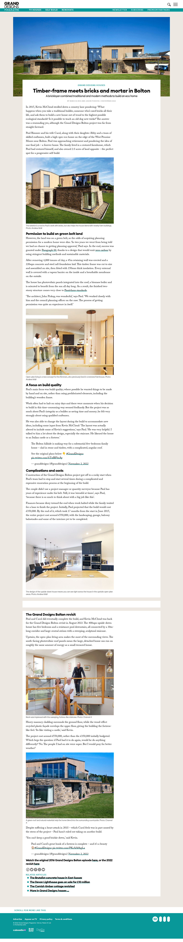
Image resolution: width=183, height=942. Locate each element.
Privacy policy (46, 919)
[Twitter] (31, 869)
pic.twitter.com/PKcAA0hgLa (68, 848)
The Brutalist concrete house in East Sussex (56, 878)
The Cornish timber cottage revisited (52, 886)
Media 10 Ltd (46, 923)
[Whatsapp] (39, 869)
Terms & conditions (63, 919)
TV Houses (35, 10)
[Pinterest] (35, 869)
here (95, 860)
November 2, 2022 (78, 464)
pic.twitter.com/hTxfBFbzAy (46, 458)
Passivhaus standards (75, 290)
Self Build (51, 10)
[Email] (43, 869)
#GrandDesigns (74, 454)
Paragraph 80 (49, 250)
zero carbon (101, 250)
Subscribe (137, 10)
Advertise (17, 919)
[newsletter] (155, 919)
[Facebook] (27, 869)
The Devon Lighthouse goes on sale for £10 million (60, 882)
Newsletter (120, 10)
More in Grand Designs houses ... (49, 890)
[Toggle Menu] (175, 4)
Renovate (68, 10)
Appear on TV (31, 919)
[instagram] (168, 919)
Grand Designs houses (91, 85)
